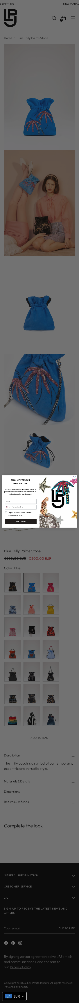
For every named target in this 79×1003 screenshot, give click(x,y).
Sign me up (20, 521)
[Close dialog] (74, 477)
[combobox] (8, 507)
